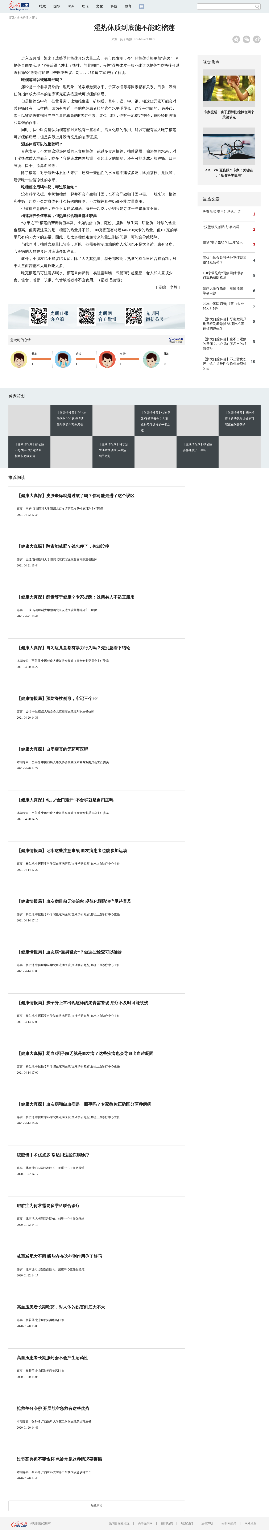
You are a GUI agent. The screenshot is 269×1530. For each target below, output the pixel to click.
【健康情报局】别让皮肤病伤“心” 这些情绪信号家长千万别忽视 (71, 418)
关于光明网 (145, 1523)
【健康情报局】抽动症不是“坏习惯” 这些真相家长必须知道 (29, 450)
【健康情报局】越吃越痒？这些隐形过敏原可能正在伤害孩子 (239, 418)
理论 (85, 6)
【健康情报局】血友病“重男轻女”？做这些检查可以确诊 (69, 952)
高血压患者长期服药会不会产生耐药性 (52, 1357)
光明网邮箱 (229, 1523)
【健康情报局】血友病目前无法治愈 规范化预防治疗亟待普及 (74, 901)
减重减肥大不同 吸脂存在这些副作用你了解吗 (59, 1256)
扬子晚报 (126, 39)
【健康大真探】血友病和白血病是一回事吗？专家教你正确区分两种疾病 (84, 1104)
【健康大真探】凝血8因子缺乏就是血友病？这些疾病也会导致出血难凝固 (85, 1053)
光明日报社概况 (119, 1523)
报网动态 (167, 1523)
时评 (71, 6)
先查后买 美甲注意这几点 (222, 211)
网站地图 (250, 1523)
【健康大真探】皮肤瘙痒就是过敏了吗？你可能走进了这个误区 (75, 495)
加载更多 (97, 1505)
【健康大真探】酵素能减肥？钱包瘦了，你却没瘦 (63, 546)
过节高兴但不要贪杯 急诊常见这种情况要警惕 (59, 1459)
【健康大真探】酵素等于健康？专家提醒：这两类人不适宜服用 (75, 597)
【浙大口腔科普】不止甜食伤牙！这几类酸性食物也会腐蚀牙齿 (225, 363)
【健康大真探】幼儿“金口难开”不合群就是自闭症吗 (65, 800)
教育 (128, 6)
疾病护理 (23, 17)
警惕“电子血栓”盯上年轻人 (223, 242)
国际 (56, 6)
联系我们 (187, 1523)
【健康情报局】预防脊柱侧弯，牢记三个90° (57, 698)
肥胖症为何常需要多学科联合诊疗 (48, 1205)
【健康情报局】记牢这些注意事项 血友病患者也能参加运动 (72, 850)
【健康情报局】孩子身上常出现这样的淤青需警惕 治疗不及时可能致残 (82, 1002)
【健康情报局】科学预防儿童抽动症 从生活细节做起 (113, 450)
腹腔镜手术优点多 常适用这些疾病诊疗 (53, 1154)
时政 (42, 6)
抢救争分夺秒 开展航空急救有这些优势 (53, 1408)
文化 (99, 6)
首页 (11, 17)
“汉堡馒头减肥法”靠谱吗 (221, 227)
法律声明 (207, 1523)
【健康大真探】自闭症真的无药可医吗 (52, 749)
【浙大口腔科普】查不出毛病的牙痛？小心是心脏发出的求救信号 (225, 343)
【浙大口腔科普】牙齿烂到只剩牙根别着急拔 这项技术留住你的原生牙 (225, 323)
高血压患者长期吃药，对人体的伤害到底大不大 (61, 1307)
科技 (114, 6)
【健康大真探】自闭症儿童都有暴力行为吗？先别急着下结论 (73, 647)
